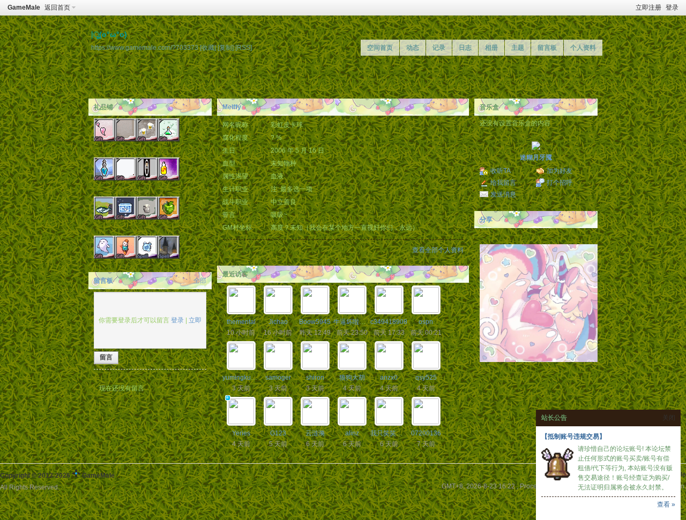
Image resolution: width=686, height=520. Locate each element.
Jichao (278, 322)
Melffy (231, 107)
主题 (517, 47)
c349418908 (388, 322)
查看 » (666, 504)
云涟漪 (315, 433)
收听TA (500, 171)
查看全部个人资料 (438, 250)
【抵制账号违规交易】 (573, 436)
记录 (439, 47)
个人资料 (583, 47)
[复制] (226, 47)
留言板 (547, 47)
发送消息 (503, 194)
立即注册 (648, 7)
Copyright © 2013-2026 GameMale (57, 475)
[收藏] (208, 47)
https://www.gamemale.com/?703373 (144, 47)
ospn (426, 322)
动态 (412, 47)
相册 (491, 47)
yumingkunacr (243, 377)
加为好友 (559, 171)
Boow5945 (315, 322)
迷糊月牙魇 (536, 157)
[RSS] (243, 47)
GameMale (24, 7)
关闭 (668, 417)
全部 (199, 280)
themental (241, 322)
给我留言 (503, 182)
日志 (465, 47)
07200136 (426, 433)
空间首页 (380, 47)
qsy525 (426, 377)
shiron (315, 377)
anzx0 (389, 377)
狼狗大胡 (352, 377)
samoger (278, 377)
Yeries (241, 433)
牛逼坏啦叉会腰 (355, 322)
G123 (278, 433)
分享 (486, 219)
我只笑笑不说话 (392, 433)
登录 (672, 7)
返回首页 (57, 7)
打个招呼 (559, 182)
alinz (352, 433)
